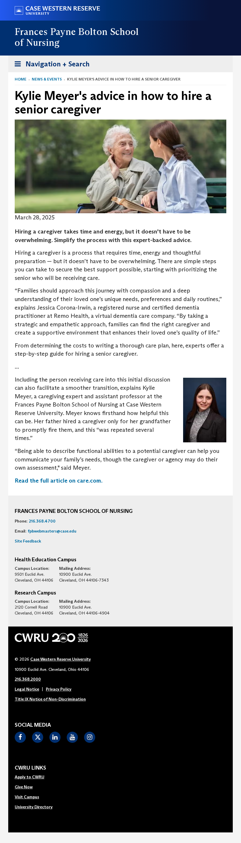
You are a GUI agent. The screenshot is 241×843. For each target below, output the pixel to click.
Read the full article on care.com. (59, 480)
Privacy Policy (58, 689)
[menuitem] (34, 777)
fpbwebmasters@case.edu (52, 531)
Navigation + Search (50, 65)
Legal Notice (27, 689)
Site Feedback (28, 541)
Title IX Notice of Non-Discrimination (50, 699)
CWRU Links (30, 768)
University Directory (34, 807)
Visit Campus (27, 797)
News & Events (47, 79)
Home (20, 79)
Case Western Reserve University (60, 659)
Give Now (24, 787)
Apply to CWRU (29, 777)
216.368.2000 (28, 679)
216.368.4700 (42, 521)
